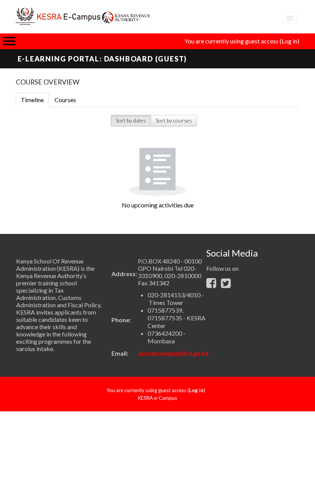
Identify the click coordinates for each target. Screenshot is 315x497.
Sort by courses (174, 120)
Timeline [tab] (32, 99)
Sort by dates (131, 120)
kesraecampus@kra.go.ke (173, 353)
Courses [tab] (65, 99)
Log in (289, 41)
